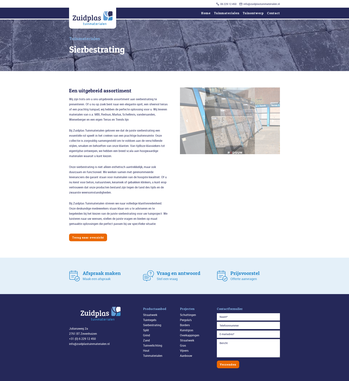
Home (206, 13)
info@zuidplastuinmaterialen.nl (261, 4)
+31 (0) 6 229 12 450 (82, 339)
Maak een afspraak (97, 278)
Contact (273, 13)
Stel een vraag (167, 278)
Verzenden (228, 364)
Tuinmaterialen (226, 13)
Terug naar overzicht (88, 237)
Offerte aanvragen (243, 278)
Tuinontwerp (253, 13)
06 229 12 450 (228, 4)
